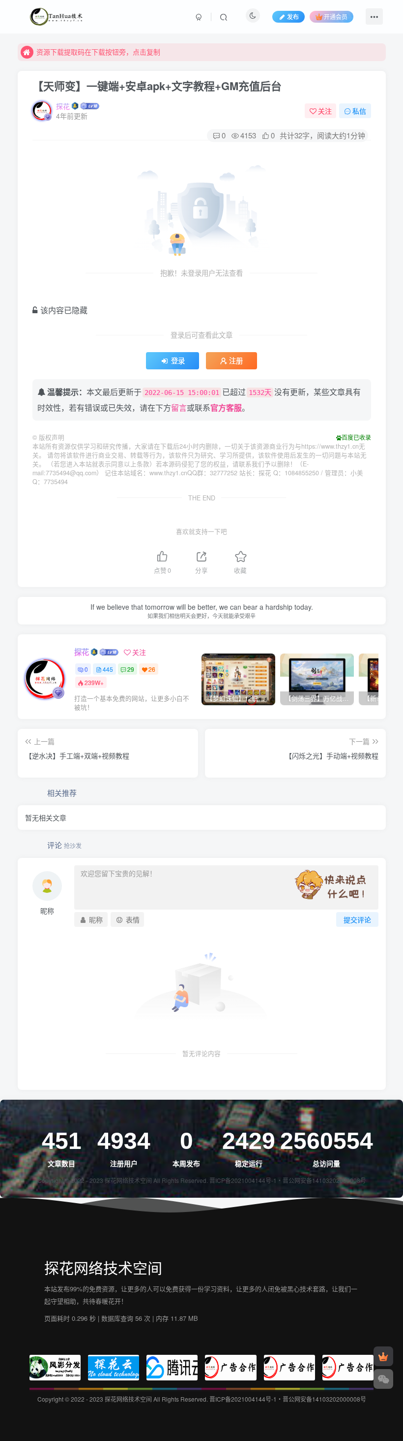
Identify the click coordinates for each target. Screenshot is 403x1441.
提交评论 (357, 919)
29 (130, 669)
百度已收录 (356, 437)
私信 (359, 111)
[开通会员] (383, 1356)
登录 (178, 360)
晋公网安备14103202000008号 (324, 1180)
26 (151, 669)
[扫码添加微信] (383, 1379)
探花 (63, 106)
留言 (179, 407)
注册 (236, 360)
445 (108, 669)
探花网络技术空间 (129, 1180)
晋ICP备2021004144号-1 (243, 1180)
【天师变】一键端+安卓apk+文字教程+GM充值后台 (157, 86)
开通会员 (335, 16)
